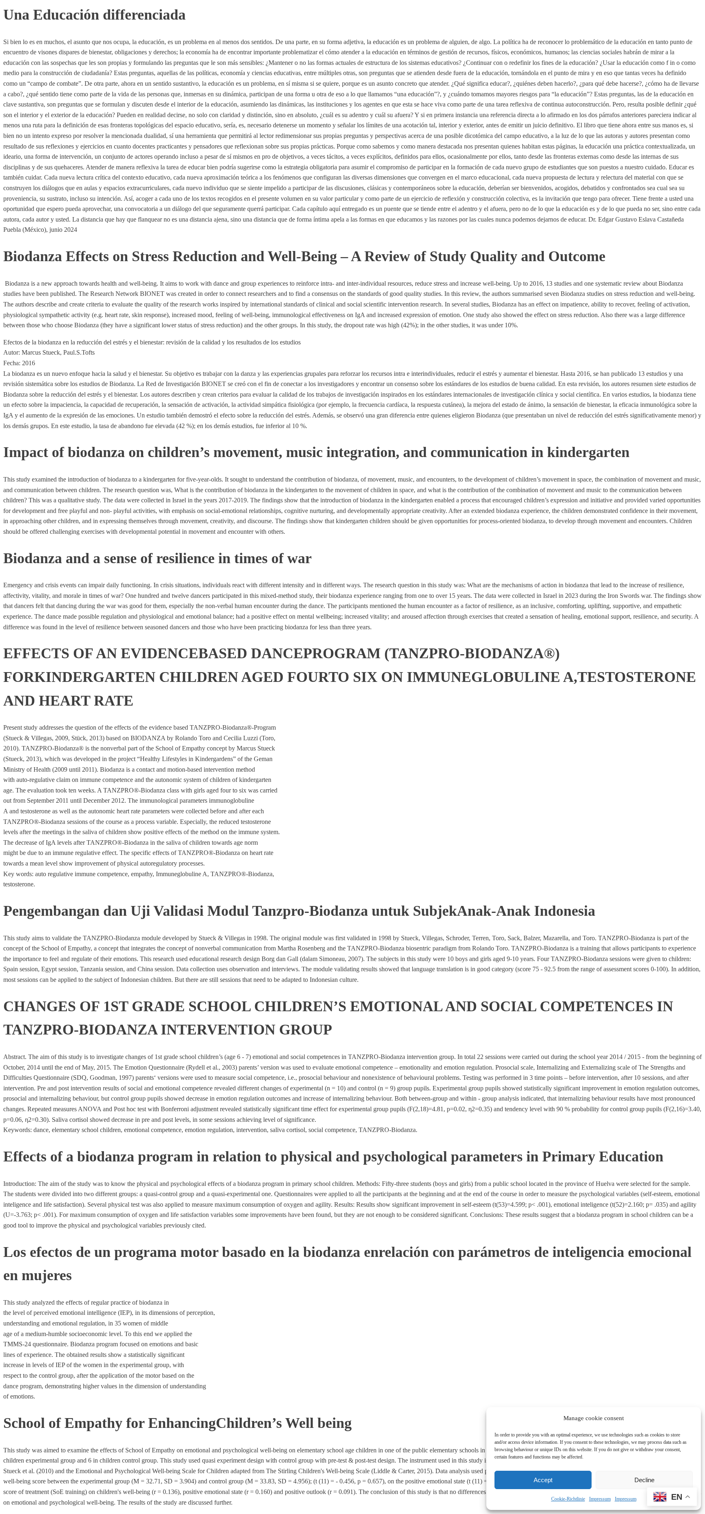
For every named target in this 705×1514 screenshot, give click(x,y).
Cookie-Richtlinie (568, 1499)
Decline (644, 1479)
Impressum (600, 1499)
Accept (543, 1479)
